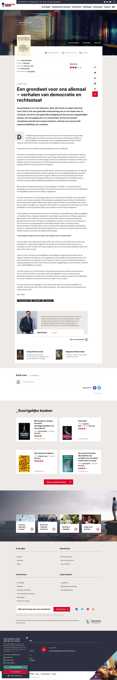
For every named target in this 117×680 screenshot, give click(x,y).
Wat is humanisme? (67, 560)
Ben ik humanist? (66, 557)
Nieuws (19, 557)
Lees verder (14, 651)
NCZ (41, 2)
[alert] (15, 657)
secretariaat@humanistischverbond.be (62, 651)
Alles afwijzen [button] (15, 672)
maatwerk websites (35, 677)
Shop (44, 2)
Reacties (85, 53)
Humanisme (97, 7)
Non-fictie (26, 63)
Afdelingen (87, 7)
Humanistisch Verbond (61, 7)
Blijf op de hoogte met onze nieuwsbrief (41, 609)
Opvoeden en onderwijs (69, 586)
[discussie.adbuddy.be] (58, 384)
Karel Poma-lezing (23, 601)
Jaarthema (64, 583)
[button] (15, 675)
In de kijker (46, 7)
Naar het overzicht (25, 22)
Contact (107, 7)
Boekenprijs (21, 597)
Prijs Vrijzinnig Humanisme (26, 594)
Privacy (37, 674)
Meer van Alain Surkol (77, 339)
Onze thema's (65, 564)
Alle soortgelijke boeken (56, 482)
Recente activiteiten (24, 590)
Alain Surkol (31, 72)
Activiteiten (76, 7)
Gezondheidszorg (67, 590)
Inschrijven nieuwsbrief (53, 2)
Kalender (20, 560)
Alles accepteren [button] (15, 667)
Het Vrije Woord (22, 2)
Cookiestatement (45, 674)
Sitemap (54, 674)
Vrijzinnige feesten (33, 2)
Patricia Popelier (26, 60)
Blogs (19, 564)
